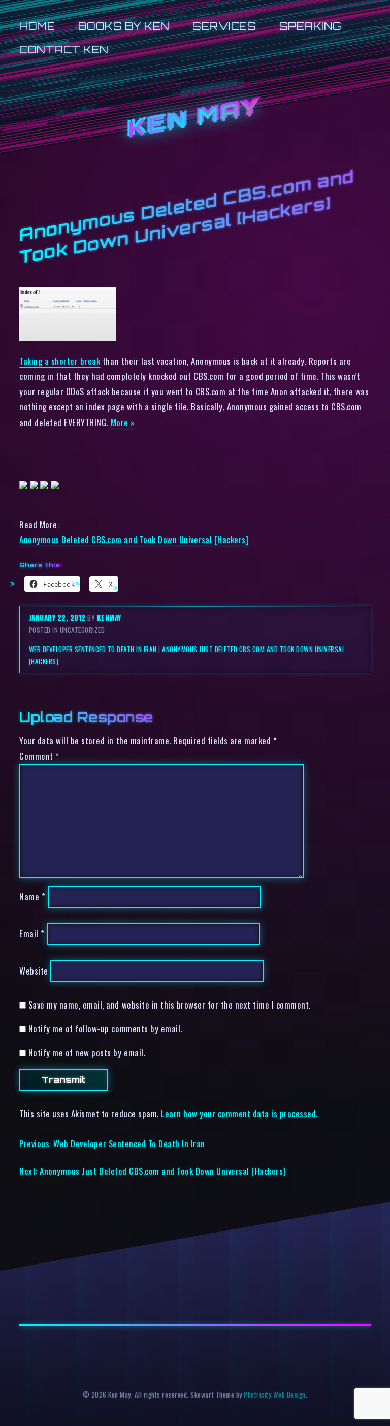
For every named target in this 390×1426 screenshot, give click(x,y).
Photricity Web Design (275, 1394)
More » (123, 422)
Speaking (310, 26)
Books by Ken (124, 26)
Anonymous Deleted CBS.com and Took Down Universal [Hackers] (133, 539)
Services (224, 26)
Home (37, 26)
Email (32, 934)
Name (32, 897)
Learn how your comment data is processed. (239, 1113)
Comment (39, 756)
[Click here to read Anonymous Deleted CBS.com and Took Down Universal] (67, 337)
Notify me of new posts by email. (86, 1052)
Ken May (195, 118)
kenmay (109, 617)
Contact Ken (64, 49)
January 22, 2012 (58, 617)
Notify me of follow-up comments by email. (105, 1028)
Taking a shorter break (59, 360)
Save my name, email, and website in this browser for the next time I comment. (169, 1004)
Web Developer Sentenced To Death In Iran (93, 649)
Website (33, 970)
